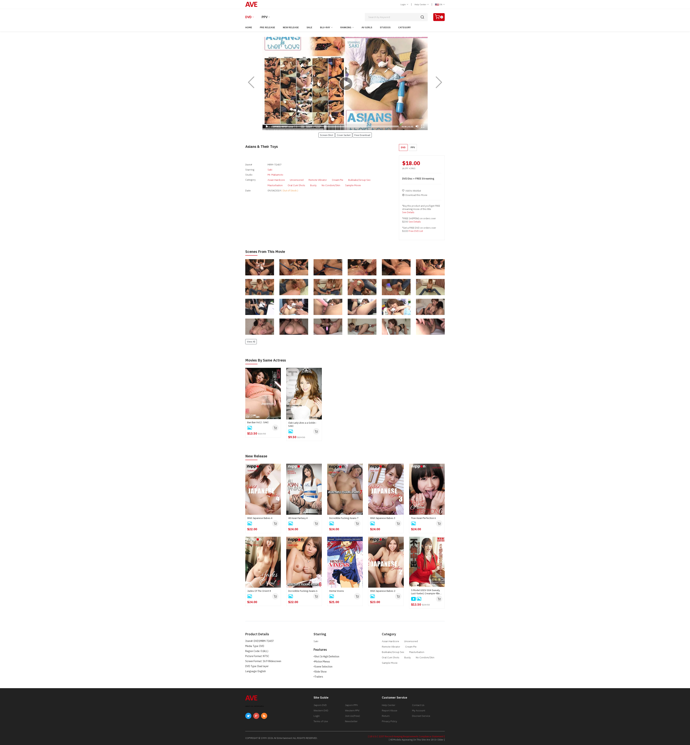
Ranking (345, 27)
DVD (248, 17)
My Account (418, 710)
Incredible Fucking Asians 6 (303, 590)
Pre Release (267, 27)
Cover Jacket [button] (344, 135)
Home (248, 27)
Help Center (421, 4)
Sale (309, 27)
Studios (385, 27)
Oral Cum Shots (296, 185)
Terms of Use (321, 721)
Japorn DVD (320, 705)
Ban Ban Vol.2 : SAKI (257, 422)
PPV (265, 17)
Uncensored (296, 179)
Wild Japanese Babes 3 (382, 518)
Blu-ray (325, 27)
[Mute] (417, 126)
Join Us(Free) (352, 715)
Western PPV (352, 710)
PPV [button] (413, 147)
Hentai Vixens (336, 590)
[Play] (345, 83)
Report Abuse (389, 710)
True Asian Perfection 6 (423, 518)
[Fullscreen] (422, 126)
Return (386, 715)
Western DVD (321, 710)
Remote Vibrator (318, 179)
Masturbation (275, 185)
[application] (345, 83)
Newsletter (351, 721)
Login (403, 4)
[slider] (335, 126)
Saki (270, 169)
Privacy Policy (389, 721)
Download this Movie (416, 195)
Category (404, 27)
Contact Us (418, 705)
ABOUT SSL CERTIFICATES (254, 706)
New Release (291, 27)
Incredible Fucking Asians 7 (343, 518)
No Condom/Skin (331, 185)
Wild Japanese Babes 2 (382, 590)
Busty (313, 185)
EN (441, 4)
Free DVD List (416, 231)
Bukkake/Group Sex (359, 179)
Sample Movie (353, 185)
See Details (408, 212)
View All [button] (251, 341)
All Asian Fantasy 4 (298, 518)
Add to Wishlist (413, 190)
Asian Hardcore (276, 179)
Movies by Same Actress (265, 360)
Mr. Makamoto (275, 174)
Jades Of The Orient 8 (259, 590)
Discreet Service (421, 715)
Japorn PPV (351, 705)
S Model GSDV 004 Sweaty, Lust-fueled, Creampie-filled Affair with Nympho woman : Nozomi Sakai (426, 592)
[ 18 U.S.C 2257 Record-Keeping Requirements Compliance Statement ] (406, 736)
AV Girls (367, 27)
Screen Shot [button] (326, 135)
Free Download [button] (362, 135)
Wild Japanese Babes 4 (259, 518)
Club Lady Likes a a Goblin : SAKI (302, 424)
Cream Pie (337, 179)
